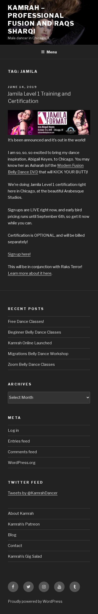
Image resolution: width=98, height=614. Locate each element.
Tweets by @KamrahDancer (32, 493)
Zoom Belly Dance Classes (31, 364)
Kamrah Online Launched (30, 343)
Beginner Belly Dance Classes (34, 332)
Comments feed (22, 452)
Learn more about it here (29, 273)
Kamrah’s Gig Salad (25, 556)
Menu (52, 52)
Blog (12, 535)
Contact (15, 545)
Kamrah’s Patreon (24, 524)
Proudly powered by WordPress (35, 601)
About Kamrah (21, 513)
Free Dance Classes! (26, 321)
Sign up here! (19, 254)
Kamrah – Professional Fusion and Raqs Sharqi (41, 19)
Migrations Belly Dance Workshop (38, 353)
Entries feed (19, 441)
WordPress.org (22, 462)
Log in (13, 430)
